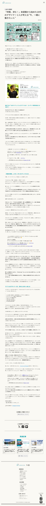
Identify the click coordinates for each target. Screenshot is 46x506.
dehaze (44, 2)
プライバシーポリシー (23, 498)
